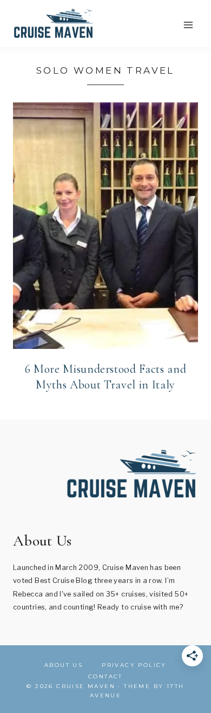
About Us (63, 665)
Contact (105, 676)
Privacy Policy (134, 665)
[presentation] (105, 225)
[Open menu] (188, 24)
